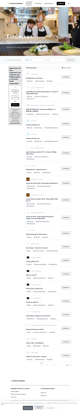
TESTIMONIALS (38, 3)
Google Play (43, 395)
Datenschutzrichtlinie (15, 123)
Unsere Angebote (15, 391)
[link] (65, 77)
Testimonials (13, 397)
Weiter (67, 365)
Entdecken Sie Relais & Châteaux (18, 394)
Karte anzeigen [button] (67, 67)
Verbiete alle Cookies (39, 407)
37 (54, 365)
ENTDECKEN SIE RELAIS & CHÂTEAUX (29, 3)
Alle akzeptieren (28, 408)
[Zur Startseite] (15, 3)
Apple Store (43, 392)
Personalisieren (50, 408)
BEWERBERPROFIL (48, 3)
